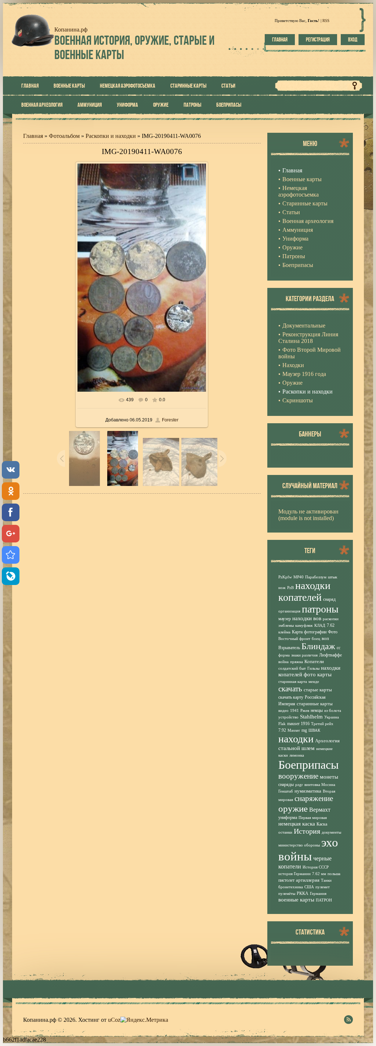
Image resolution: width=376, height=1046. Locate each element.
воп (325, 638)
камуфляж (304, 625)
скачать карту (290, 697)
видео (283, 711)
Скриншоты (297, 400)
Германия (318, 894)
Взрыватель (289, 647)
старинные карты (315, 703)
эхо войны (308, 849)
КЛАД (319, 625)
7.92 (282, 730)
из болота (332, 711)
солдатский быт (292, 668)
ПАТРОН (324, 900)
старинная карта (292, 682)
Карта (297, 631)
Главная (280, 40)
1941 (294, 711)
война (283, 662)
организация (289, 611)
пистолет (286, 880)
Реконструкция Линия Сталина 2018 (308, 337)
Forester (170, 420)
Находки (293, 365)
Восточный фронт (294, 639)
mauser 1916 (298, 723)
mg (304, 730)
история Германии (294, 874)
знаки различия (304, 655)
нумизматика (307, 791)
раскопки (331, 619)
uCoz (114, 1020)
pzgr (299, 785)
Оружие (292, 383)
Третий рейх (322, 724)
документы (331, 832)
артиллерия (307, 880)
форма (284, 655)
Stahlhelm (311, 717)
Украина (331, 717)
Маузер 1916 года (304, 374)
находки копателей (304, 591)
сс (338, 647)
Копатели (314, 661)
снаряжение (313, 798)
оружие (293, 808)
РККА (302, 893)
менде (313, 682)
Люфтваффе (330, 655)
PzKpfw (285, 577)
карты (324, 674)
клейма (284, 632)
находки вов (306, 618)
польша (334, 874)
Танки (326, 880)
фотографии (315, 631)
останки (285, 832)
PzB (290, 588)
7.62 (331, 625)
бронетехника (290, 887)
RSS (325, 20)
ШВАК (314, 730)
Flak (282, 724)
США (309, 887)
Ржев (304, 711)
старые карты (318, 689)
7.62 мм (319, 874)
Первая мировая (313, 818)
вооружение (298, 776)
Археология (327, 740)
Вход (352, 40)
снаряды (286, 784)
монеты (329, 777)
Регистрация (318, 40)
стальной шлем (296, 748)
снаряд (329, 599)
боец (316, 639)
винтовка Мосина (319, 785)
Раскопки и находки (111, 136)
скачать (290, 688)
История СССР (316, 867)
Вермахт (319, 810)
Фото (332, 631)
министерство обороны (299, 845)
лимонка (296, 755)
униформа (287, 817)
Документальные (303, 325)
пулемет (322, 887)
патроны (320, 609)
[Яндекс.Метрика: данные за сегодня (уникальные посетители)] (144, 1020)
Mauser (294, 730)
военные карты (296, 900)
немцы (317, 710)
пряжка (296, 662)
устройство (288, 717)
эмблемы (286, 625)
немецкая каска (296, 824)
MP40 (298, 577)
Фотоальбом (64, 136)
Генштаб (285, 791)
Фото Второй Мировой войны (309, 353)
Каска (322, 824)
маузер (284, 618)
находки (296, 739)
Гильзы (313, 668)
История (307, 831)
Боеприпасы (308, 764)
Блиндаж (318, 646)
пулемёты (286, 894)
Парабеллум (315, 577)
